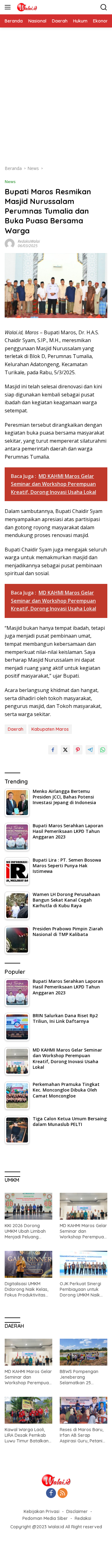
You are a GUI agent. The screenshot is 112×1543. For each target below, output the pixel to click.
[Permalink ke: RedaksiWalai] (10, 243)
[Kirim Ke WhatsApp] (102, 749)
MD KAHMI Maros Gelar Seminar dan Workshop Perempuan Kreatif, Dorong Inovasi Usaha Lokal (83, 1231)
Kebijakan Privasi (41, 1511)
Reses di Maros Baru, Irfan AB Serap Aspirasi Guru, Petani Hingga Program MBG (82, 1435)
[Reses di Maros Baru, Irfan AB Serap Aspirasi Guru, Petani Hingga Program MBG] (83, 1410)
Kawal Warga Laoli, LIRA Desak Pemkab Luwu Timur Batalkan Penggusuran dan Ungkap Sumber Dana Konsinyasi (28, 1435)
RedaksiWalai (29, 241)
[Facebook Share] (53, 749)
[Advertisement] (56, 99)
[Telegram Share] (90, 749)
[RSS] (63, 1493)
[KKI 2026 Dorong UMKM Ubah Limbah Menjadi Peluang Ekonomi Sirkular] (28, 1206)
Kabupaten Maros (50, 729)
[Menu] (9, 7)
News (10, 181)
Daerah (15, 729)
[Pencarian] (103, 7)
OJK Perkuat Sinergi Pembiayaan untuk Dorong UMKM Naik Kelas (80, 1289)
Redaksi (83, 1518)
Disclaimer (77, 1511)
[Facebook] (51, 1493)
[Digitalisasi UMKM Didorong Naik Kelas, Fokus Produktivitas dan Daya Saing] (28, 1264)
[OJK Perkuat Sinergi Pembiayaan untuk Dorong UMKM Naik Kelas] (83, 1264)
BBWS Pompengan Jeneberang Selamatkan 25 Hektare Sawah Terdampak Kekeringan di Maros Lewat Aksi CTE (81, 1377)
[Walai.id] (26, 7)
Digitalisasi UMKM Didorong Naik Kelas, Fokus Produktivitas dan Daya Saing (26, 1289)
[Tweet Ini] (65, 749)
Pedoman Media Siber (45, 1518)
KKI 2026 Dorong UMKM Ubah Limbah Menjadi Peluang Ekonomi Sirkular (25, 1231)
